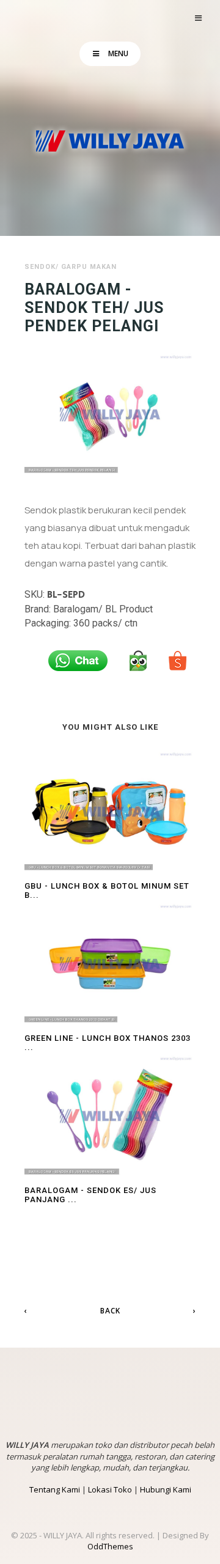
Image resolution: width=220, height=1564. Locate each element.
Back (110, 1310)
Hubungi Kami (165, 1489)
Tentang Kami (54, 1489)
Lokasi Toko (110, 1489)
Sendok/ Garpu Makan (70, 267)
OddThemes (110, 1546)
